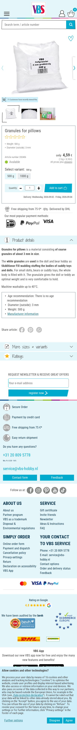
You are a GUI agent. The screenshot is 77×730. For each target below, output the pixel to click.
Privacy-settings (12, 557)
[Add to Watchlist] (71, 38)
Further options (13, 720)
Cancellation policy (14, 553)
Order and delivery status (55, 568)
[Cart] (71, 13)
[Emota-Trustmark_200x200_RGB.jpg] (65, 621)
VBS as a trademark (15, 519)
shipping (68, 162)
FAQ (42, 528)
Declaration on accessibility (19, 566)
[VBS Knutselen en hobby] (38, 8)
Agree (69, 720)
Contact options (49, 564)
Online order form (13, 544)
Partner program (13, 515)
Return (7, 562)
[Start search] (71, 24)
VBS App (8, 570)
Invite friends (48, 515)
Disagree (54, 720)
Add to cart (56, 188)
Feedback (57, 477)
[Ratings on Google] (38, 603)
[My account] (62, 13)
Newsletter (46, 519)
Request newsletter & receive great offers (38, 374)
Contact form (20, 477)
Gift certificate (48, 510)
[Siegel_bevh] (22, 623)
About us (8, 510)
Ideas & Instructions (52, 524)
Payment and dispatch (16, 548)
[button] (5, 68)
